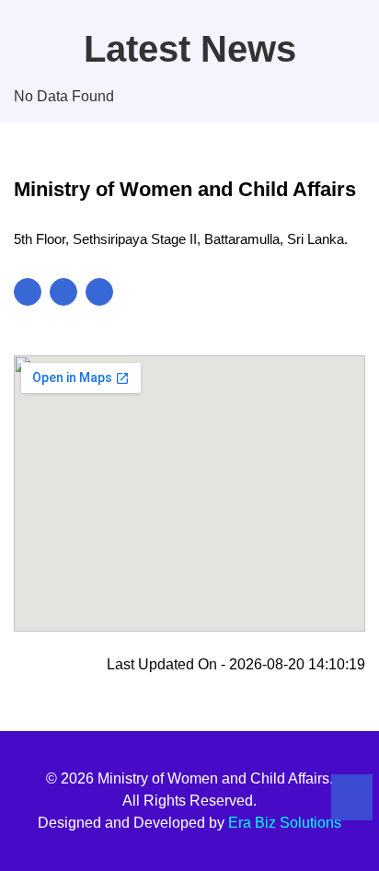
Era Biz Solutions (284, 822)
